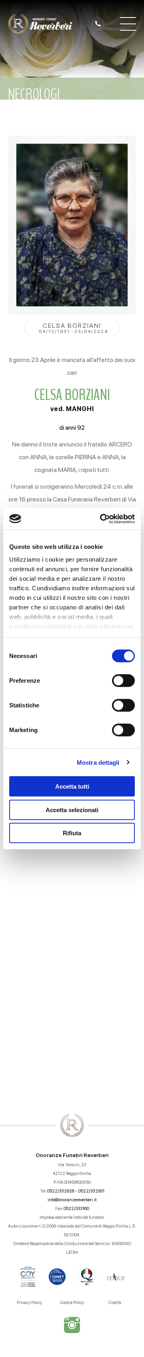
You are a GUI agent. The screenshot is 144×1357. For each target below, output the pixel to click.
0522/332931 (91, 1191)
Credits (114, 1302)
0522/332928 (60, 1191)
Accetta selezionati (72, 809)
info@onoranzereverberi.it (72, 1199)
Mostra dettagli (98, 762)
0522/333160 (76, 1208)
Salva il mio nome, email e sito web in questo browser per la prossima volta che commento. (69, 1010)
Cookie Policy (72, 1302)
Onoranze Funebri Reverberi (72, 1155)
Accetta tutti (72, 786)
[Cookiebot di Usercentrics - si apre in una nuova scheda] (101, 518)
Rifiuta (72, 833)
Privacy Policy (29, 1302)
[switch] (123, 680)
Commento (30, 890)
